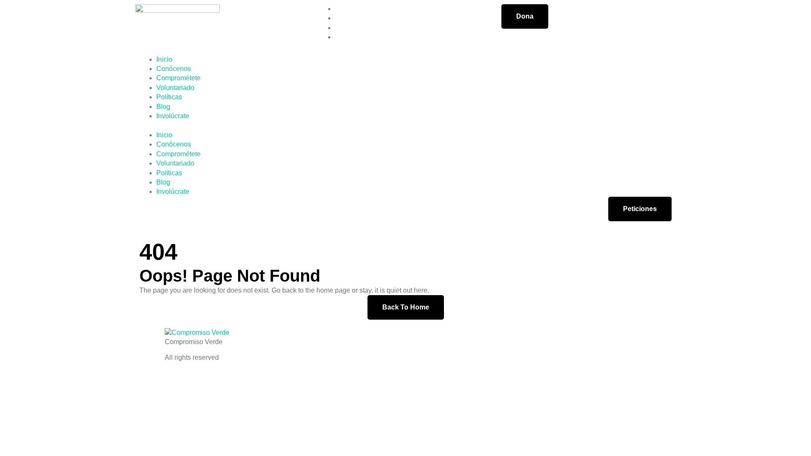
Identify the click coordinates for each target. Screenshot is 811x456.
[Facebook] (337, 8)
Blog (163, 106)
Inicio (164, 59)
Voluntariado (175, 87)
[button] (405, 125)
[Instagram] (337, 18)
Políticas (169, 96)
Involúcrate (172, 115)
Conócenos (173, 68)
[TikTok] (337, 37)
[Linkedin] (337, 27)
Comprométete (178, 77)
